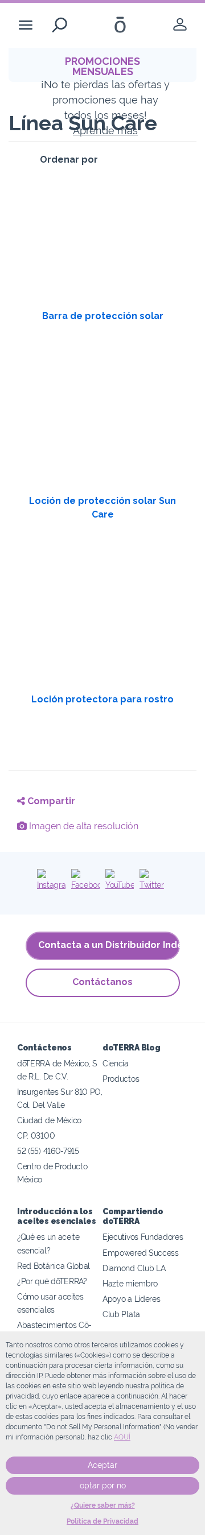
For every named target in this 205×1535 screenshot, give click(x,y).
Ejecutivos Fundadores (142, 1237)
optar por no (103, 1485)
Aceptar (102, 1465)
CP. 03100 (36, 1135)
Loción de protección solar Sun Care (102, 507)
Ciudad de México (49, 1120)
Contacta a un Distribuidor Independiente (109, 945)
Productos (120, 1078)
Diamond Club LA (133, 1268)
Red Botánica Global (53, 1266)
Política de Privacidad (102, 1521)
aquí (122, 1437)
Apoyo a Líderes (131, 1299)
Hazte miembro (130, 1283)
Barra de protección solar (102, 316)
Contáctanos (102, 982)
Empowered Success (140, 1252)
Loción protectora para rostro (102, 699)
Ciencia (115, 1063)
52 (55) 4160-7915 (48, 1151)
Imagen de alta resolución (82, 826)
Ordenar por (69, 159)
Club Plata (121, 1314)
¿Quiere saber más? (103, 1505)
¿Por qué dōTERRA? (52, 1281)
